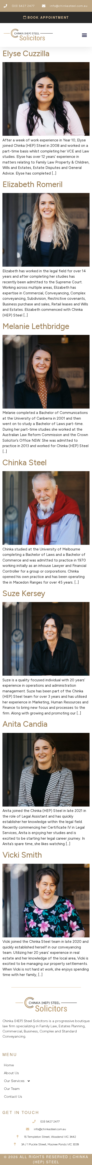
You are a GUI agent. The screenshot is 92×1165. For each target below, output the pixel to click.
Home (9, 1065)
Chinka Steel (24, 462)
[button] (84, 35)
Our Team (12, 1089)
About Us (11, 1073)
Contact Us (13, 1097)
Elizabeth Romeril (32, 184)
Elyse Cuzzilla (26, 53)
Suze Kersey (23, 593)
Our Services (14, 1081)
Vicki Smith (22, 855)
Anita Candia (25, 724)
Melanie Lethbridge (35, 326)
